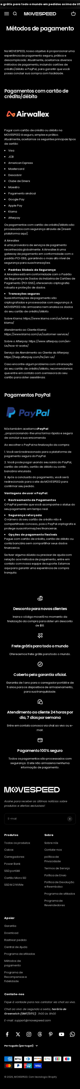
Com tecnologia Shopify (43, 1077)
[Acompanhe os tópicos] (40, 1034)
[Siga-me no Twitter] (18, 1034)
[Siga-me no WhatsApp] (72, 1034)
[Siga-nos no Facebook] (7, 1034)
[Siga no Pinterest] (51, 1034)
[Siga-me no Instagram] (29, 1034)
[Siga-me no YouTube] (61, 1034)
